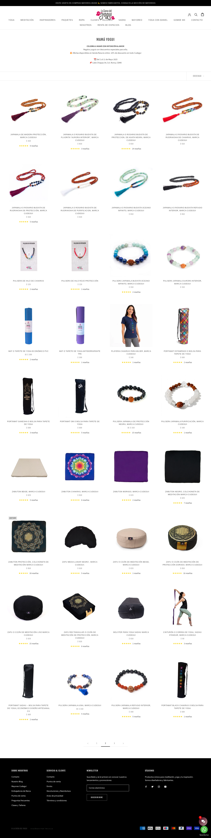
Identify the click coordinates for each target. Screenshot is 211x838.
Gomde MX (179, 20)
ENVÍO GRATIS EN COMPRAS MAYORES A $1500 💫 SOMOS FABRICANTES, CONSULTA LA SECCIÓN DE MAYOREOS (105, 3)
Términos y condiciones (57, 800)
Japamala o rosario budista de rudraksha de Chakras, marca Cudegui (182, 137)
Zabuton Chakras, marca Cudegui (79, 492)
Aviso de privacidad (55, 795)
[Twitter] (152, 786)
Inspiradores (48, 20)
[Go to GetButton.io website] (204, 835)
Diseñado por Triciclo (42, 829)
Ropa (82, 20)
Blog (128, 25)
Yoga (11, 20)
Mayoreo (137, 20)
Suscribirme (97, 797)
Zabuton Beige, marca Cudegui (28, 492)
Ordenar (197, 76)
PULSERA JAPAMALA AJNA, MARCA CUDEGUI (80, 705)
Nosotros (86, 25)
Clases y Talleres (18, 805)
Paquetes (67, 20)
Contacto (197, 20)
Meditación (27, 20)
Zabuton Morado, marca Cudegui (131, 492)
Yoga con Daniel (158, 20)
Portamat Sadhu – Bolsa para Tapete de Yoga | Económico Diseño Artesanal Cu (28, 708)
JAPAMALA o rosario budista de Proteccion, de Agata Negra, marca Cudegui (131, 137)
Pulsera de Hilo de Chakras (28, 281)
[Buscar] (196, 14)
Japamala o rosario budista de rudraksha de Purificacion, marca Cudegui (80, 210)
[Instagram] (159, 786)
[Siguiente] (123, 743)
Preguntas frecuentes (20, 800)
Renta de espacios (108, 25)
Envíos (49, 786)
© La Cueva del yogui (19, 829)
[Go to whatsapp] (204, 829)
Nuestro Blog (17, 781)
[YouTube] (165, 786)
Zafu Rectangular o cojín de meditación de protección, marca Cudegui (79, 635)
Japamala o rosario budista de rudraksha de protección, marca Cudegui (28, 210)
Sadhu (122, 20)
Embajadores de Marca (21, 791)
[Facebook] (146, 786)
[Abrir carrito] (202, 14)
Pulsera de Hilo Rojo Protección (79, 281)
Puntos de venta (18, 795)
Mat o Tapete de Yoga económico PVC (28, 351)
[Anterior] (87, 743)
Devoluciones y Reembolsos (59, 791)
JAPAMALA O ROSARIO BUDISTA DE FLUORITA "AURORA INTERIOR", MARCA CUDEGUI (80, 137)
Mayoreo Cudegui (18, 786)
